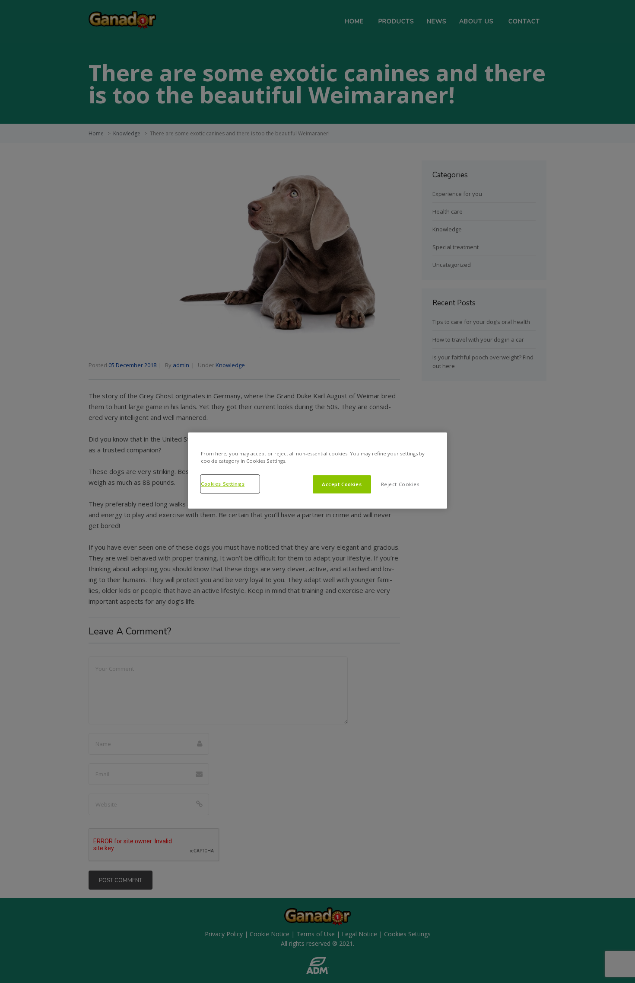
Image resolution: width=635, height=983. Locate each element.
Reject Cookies (400, 484)
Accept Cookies (342, 484)
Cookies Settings (222, 483)
